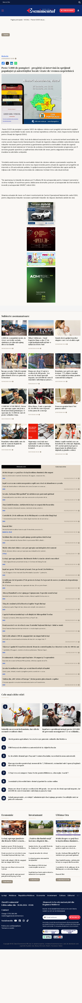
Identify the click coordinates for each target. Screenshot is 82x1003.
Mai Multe (7, 882)
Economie (41, 895)
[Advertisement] (29, 37)
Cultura (62, 895)
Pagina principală (16, 20)
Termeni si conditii (8, 928)
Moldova (12, 895)
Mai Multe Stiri (63, 880)
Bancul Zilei (6, 2)
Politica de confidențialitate (11, 926)
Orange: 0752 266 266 (9, 914)
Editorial (71, 895)
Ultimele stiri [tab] (21, 467)
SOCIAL (26, 20)
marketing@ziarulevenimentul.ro (13, 916)
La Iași (4, 895)
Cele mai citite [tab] (61, 467)
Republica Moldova (26, 895)
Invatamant (52, 895)
